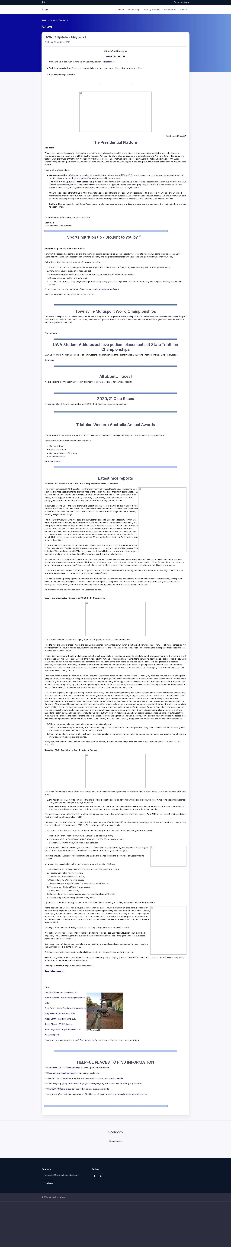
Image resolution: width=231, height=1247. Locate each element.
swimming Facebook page (63, 1073)
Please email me (79, 178)
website (66, 1078)
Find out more (51, 333)
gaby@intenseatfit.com (109, 289)
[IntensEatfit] (115, 1141)
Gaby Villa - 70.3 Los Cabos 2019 (60, 1013)
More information (53, 461)
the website (89, 1040)
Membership (134, 9)
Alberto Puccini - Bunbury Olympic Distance (65, 997)
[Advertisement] (114, 1224)
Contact (183, 9)
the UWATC (57, 1078)
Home (121, 9)
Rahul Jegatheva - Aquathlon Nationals (63, 1029)
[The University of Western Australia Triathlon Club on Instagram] (45, 2)
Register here (109, 62)
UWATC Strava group (61, 1089)
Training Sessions (152, 9)
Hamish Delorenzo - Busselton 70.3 (61, 992)
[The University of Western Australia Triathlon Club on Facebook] (42, 2)
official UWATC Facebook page (65, 1067)
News (52, 20)
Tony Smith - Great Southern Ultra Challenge (65, 1008)
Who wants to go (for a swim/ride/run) (86, 1083)
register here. (133, 187)
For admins (48, 1183)
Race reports (170, 9)
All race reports (52, 1035)
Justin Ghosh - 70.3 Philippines (59, 1024)
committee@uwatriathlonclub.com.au (130, 1094)
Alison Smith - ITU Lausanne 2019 (60, 1019)
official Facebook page (94, 1094)
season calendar (116, 1078)
